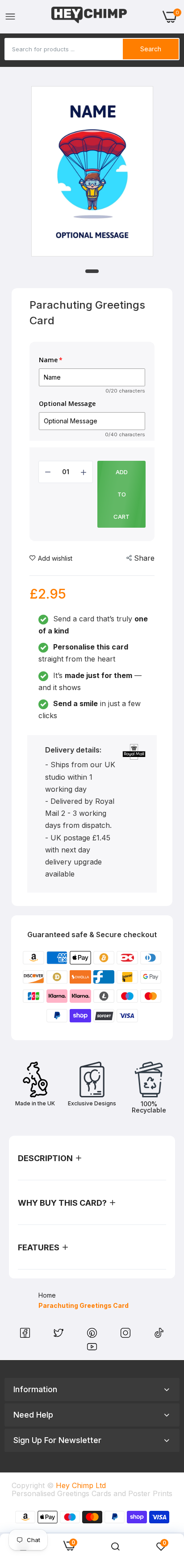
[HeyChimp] (89, 17)
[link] (115, 1546)
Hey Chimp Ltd (81, 1485)
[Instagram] (126, 1335)
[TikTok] (159, 1335)
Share (144, 558)
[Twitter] (59, 1335)
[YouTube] (92, 1348)
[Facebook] (26, 1335)
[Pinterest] (93, 1335)
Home (47, 1295)
